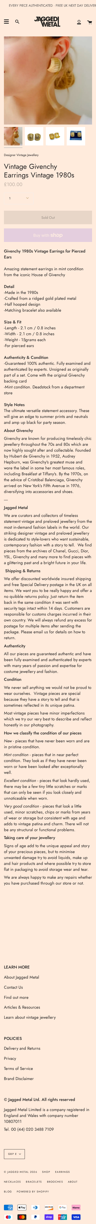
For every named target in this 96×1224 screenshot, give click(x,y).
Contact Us (13, 987)
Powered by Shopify (33, 1191)
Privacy (10, 1058)
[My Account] (79, 21)
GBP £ (12, 1154)
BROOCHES (55, 1182)
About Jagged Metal (21, 977)
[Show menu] (6, 22)
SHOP (46, 1172)
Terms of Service (18, 1068)
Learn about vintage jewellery (30, 1017)
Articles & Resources (22, 1007)
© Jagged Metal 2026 (20, 1172)
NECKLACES (12, 1182)
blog (8, 1191)
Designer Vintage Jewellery (21, 155)
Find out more (16, 997)
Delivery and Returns (22, 1048)
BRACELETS (34, 1182)
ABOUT (73, 1182)
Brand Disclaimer (19, 1078)
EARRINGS (62, 1172)
